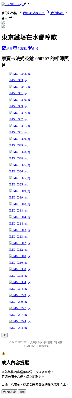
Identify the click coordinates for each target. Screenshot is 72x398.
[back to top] (5, 335)
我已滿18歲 (9, 392)
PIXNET (22, 342)
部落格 (23, 49)
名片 (35, 49)
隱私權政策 (29, 346)
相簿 (9, 49)
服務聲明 (44, 346)
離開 (22, 392)
